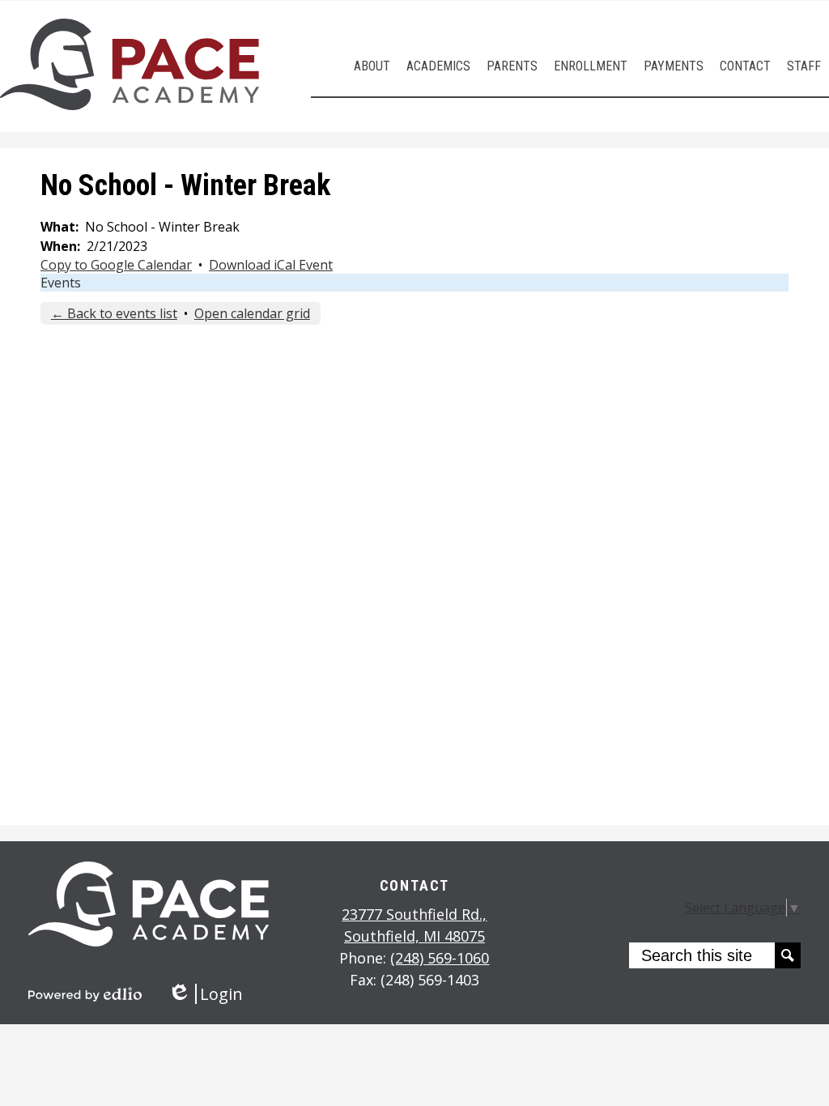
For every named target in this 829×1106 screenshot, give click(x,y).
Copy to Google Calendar (116, 265)
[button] (372, 66)
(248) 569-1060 (439, 958)
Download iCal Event (271, 265)
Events (60, 282)
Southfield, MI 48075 (414, 925)
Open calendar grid (252, 313)
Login (205, 994)
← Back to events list (114, 313)
